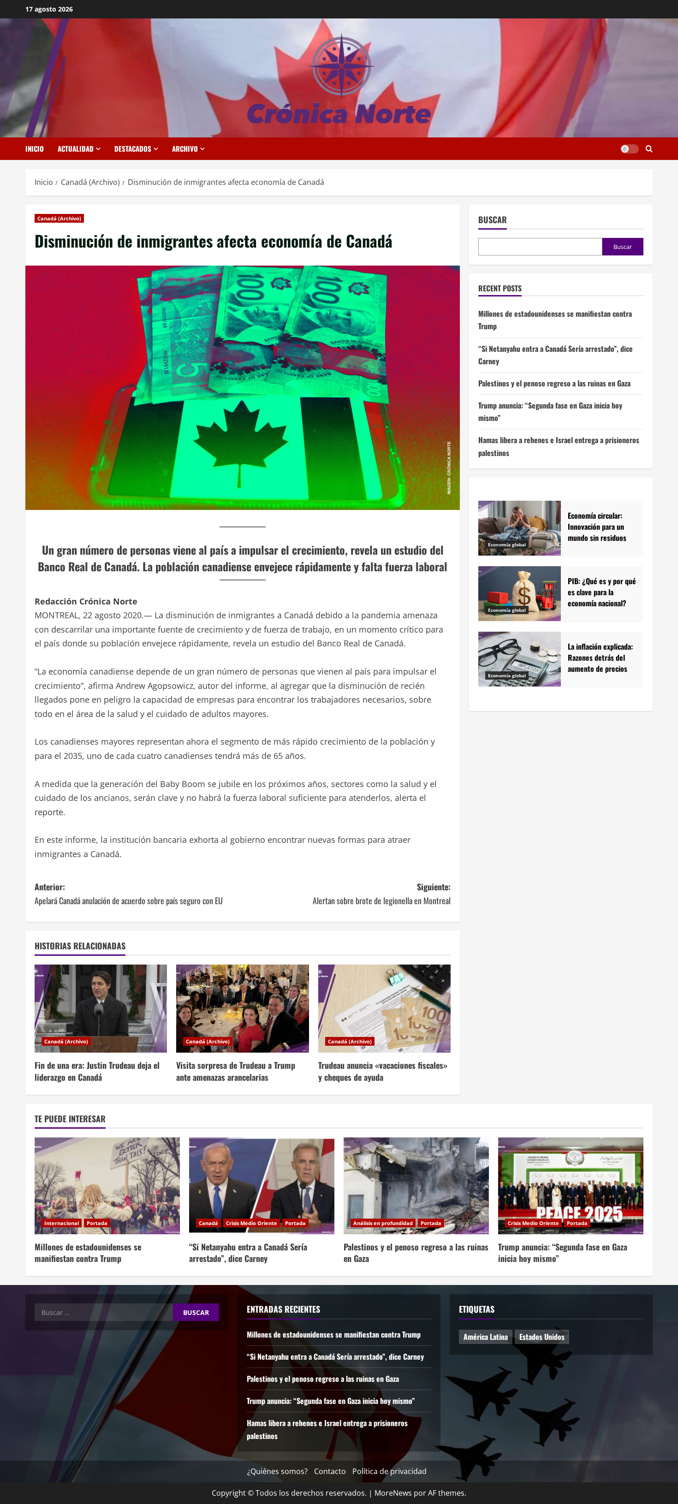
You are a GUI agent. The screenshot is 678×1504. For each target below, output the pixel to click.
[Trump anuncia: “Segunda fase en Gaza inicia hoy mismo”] (570, 1185)
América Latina (486, 1336)
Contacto (330, 1471)
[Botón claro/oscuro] (629, 149)
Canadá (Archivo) (59, 218)
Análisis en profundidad (383, 1223)
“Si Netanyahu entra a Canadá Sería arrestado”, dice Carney (248, 1252)
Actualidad (76, 148)
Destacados (132, 148)
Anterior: (129, 894)
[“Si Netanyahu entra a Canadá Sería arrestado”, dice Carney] (261, 1185)
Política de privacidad (389, 1471)
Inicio (34, 148)
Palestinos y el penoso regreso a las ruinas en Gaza (554, 383)
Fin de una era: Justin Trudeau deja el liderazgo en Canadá (97, 1071)
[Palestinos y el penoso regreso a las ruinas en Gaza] (416, 1185)
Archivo (185, 148)
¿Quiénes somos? (277, 1471)
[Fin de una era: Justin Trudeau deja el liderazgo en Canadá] (101, 1009)
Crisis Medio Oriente (251, 1223)
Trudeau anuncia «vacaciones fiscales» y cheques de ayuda (382, 1071)
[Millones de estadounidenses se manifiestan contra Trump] (107, 1185)
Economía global (507, 545)
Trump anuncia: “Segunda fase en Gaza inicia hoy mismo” (562, 1252)
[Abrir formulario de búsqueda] (649, 149)
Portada (97, 1223)
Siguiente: (382, 894)
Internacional (61, 1223)
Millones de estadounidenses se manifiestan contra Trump (88, 1252)
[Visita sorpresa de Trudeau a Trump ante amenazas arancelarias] (242, 1009)
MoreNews (393, 1493)
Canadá (208, 1223)
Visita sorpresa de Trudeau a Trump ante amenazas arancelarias (235, 1071)
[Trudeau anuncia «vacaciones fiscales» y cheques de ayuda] (384, 1009)
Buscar (492, 219)
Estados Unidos (542, 1336)
